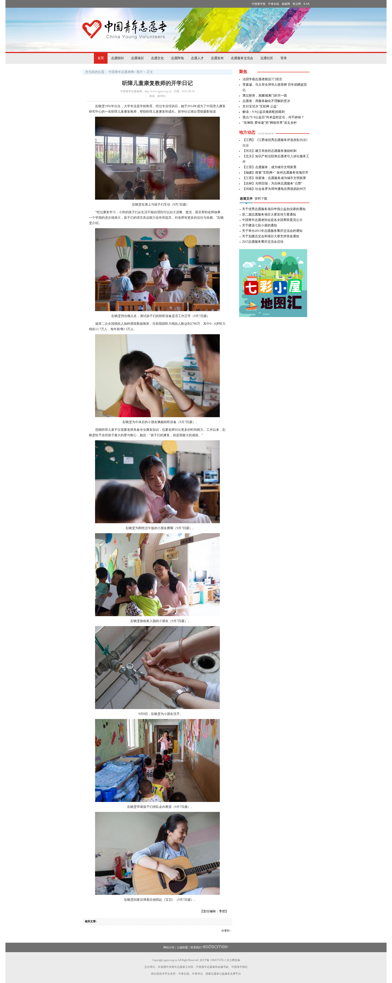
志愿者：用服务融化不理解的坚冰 (266, 101)
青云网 (297, 3)
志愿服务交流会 (242, 58)
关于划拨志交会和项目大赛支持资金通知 (270, 236)
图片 (140, 72)
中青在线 (273, 3)
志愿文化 (157, 58)
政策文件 (246, 198)
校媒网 (286, 3)
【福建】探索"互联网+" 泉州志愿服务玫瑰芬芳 (275, 172)
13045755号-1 (218, 960)
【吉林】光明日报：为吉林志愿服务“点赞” (272, 183)
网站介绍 (168, 947)
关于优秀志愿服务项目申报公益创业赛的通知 (274, 209)
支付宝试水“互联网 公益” (260, 106)
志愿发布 (217, 58)
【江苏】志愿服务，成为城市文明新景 (269, 167)
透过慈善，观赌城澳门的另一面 (265, 95)
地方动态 (247, 132)
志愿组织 (117, 58)
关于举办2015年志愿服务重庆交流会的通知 (272, 230)
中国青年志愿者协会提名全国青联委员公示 (272, 220)
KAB (306, 3)
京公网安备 (233, 960)
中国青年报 (258, 3)
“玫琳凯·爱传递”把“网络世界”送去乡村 (270, 122)
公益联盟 (182, 947)
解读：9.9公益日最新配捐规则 (264, 112)
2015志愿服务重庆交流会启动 (262, 241)
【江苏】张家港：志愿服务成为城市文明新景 (274, 178)
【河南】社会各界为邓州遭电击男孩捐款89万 (274, 189)
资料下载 (261, 198)
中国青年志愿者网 (121, 72)
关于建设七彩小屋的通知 (259, 225)
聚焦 (243, 71)
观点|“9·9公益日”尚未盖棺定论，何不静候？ (273, 117)
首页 (101, 58)
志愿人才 (197, 58)
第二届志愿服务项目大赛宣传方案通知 (269, 214)
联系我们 (196, 947)
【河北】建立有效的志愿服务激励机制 (269, 151)
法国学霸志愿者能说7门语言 (262, 79)
